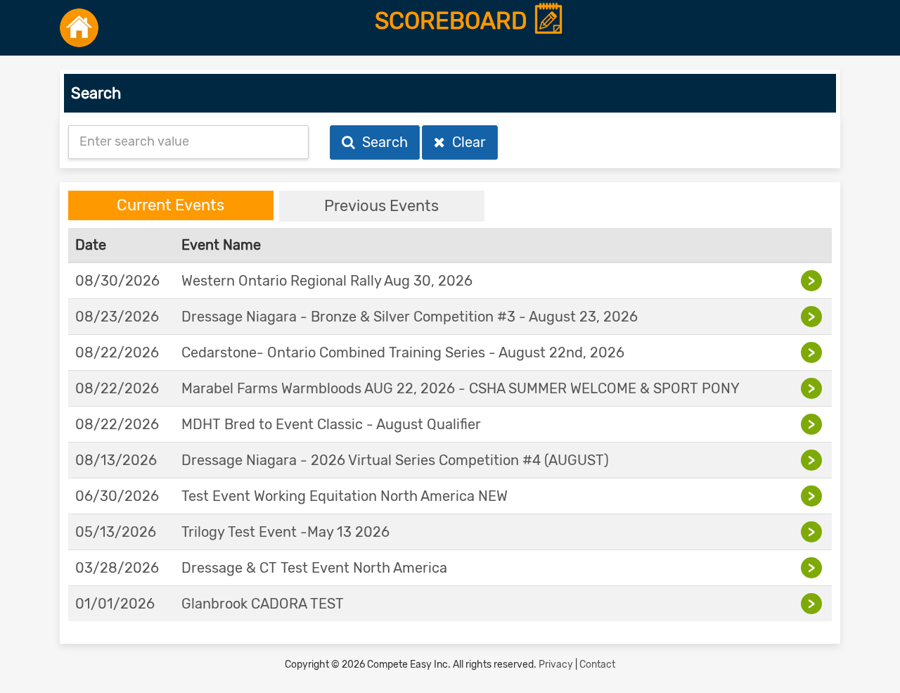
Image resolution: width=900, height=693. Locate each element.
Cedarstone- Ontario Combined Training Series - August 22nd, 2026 (402, 352)
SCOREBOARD (454, 21)
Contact (597, 664)
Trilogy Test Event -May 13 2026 (285, 531)
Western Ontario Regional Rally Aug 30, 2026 (326, 280)
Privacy (556, 664)
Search (381, 142)
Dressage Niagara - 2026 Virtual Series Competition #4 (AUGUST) (395, 460)
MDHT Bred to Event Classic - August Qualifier (331, 424)
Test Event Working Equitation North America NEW (344, 496)
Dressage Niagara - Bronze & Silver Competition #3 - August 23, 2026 (409, 316)
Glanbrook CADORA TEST (262, 603)
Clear (465, 142)
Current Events (170, 205)
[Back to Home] (79, 27)
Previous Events (381, 205)
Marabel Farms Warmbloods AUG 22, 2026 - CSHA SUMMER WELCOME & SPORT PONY (460, 388)
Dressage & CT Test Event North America (314, 567)
